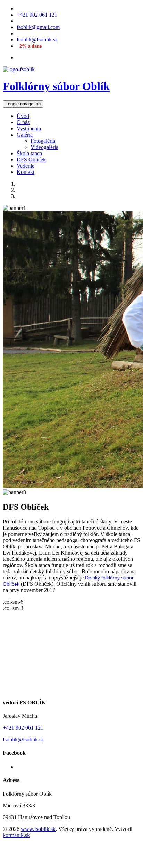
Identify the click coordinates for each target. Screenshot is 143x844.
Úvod (23, 116)
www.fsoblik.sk (38, 829)
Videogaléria (44, 147)
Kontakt (25, 172)
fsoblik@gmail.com (38, 27)
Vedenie (25, 166)
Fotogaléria (43, 141)
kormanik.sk (16, 835)
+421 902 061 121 (37, 15)
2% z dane (30, 46)
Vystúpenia (29, 128)
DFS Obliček (31, 160)
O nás (23, 122)
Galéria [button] (25, 135)
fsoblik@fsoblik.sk (37, 40)
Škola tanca (29, 153)
